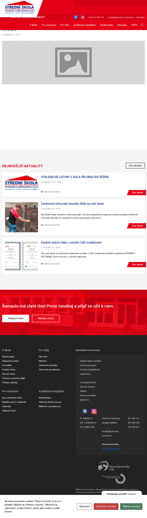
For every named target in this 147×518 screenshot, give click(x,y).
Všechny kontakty (110, 444)
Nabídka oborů (45, 318)
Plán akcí (43, 356)
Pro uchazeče (49, 25)
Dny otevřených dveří (12, 397)
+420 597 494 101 (96, 17)
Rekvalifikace (45, 397)
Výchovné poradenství (49, 369)
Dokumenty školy (10, 361)
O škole (33, 25)
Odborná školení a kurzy (50, 402)
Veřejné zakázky (10, 382)
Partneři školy (8, 374)
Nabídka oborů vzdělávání (14, 402)
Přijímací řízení (15, 318)
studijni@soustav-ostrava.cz (121, 17)
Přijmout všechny (131, 506)
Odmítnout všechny (106, 506)
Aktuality (122, 25)
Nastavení (84, 506)
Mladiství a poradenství (50, 406)
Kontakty (141, 17)
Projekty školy (8, 369)
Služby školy (106, 25)
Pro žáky (64, 25)
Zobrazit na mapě (110, 448)
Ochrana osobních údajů (13, 378)
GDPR (134, 25)
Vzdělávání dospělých (85, 25)
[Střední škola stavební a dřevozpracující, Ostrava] (19, 7)
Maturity (43, 361)
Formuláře (7, 365)
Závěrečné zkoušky (48, 365)
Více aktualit (135, 165)
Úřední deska (8, 356)
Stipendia (6, 406)
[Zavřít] (139, 494)
